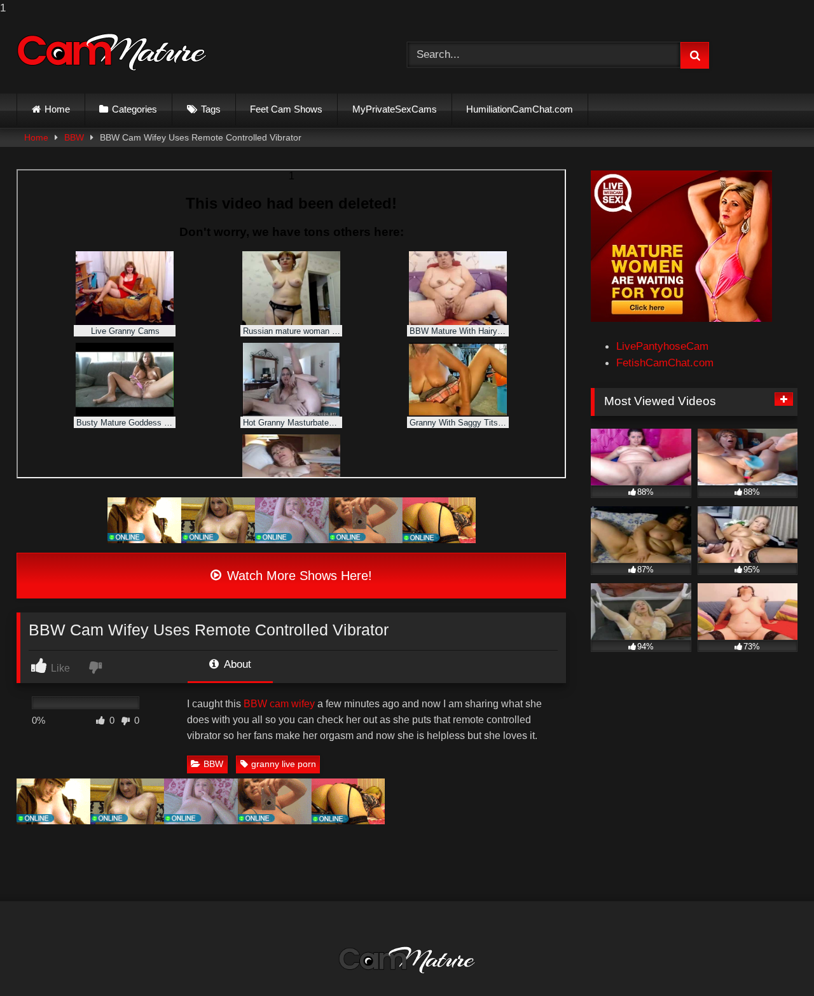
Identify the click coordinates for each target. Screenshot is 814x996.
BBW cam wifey (279, 703)
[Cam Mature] (112, 52)
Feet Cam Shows (286, 109)
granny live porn (283, 764)
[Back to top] (774, 960)
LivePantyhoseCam (662, 346)
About (236, 664)
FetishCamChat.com (665, 362)
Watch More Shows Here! (297, 576)
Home (57, 109)
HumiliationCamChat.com (519, 109)
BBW (74, 137)
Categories (134, 109)
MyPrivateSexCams (394, 109)
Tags (211, 109)
